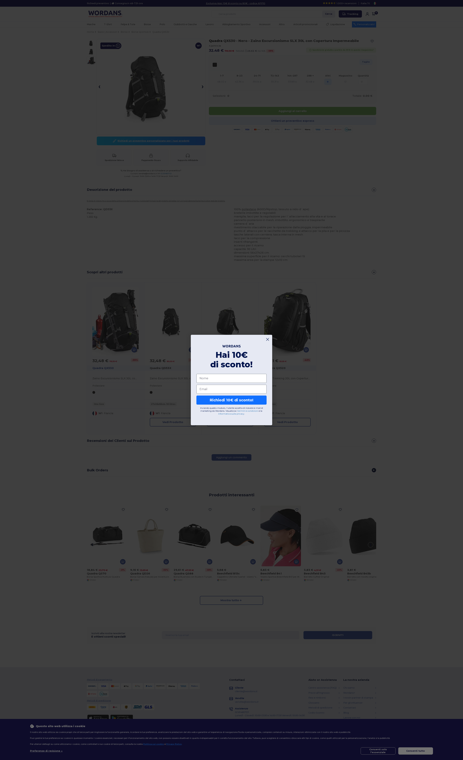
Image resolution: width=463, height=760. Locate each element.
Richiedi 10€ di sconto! (231, 400)
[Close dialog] (267, 339)
